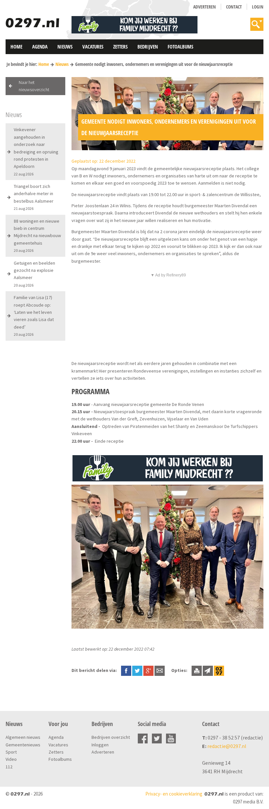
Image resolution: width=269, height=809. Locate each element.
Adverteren (204, 7)
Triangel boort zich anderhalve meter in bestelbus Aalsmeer (33, 197)
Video (11, 759)
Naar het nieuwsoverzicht (34, 85)
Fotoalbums (180, 46)
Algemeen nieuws (23, 737)
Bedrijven (147, 46)
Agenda (40, 46)
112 (9, 767)
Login (257, 7)
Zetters (120, 46)
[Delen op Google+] (148, 670)
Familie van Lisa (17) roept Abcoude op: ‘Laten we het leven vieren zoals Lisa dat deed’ (34, 315)
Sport (11, 752)
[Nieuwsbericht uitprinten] (197, 670)
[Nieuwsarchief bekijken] (219, 670)
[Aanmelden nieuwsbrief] (208, 670)
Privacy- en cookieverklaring (173, 794)
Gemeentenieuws (23, 745)
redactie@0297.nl (226, 746)
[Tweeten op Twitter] (137, 670)
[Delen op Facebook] (126, 670)
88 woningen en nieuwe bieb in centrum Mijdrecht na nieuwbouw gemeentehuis (37, 235)
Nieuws (64, 46)
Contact (234, 7)
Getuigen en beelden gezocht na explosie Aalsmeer (34, 274)
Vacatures (92, 46)
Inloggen (100, 745)
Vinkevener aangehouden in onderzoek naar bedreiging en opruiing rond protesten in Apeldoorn (36, 151)
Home (16, 46)
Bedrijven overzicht (111, 737)
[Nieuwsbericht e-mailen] (160, 670)
